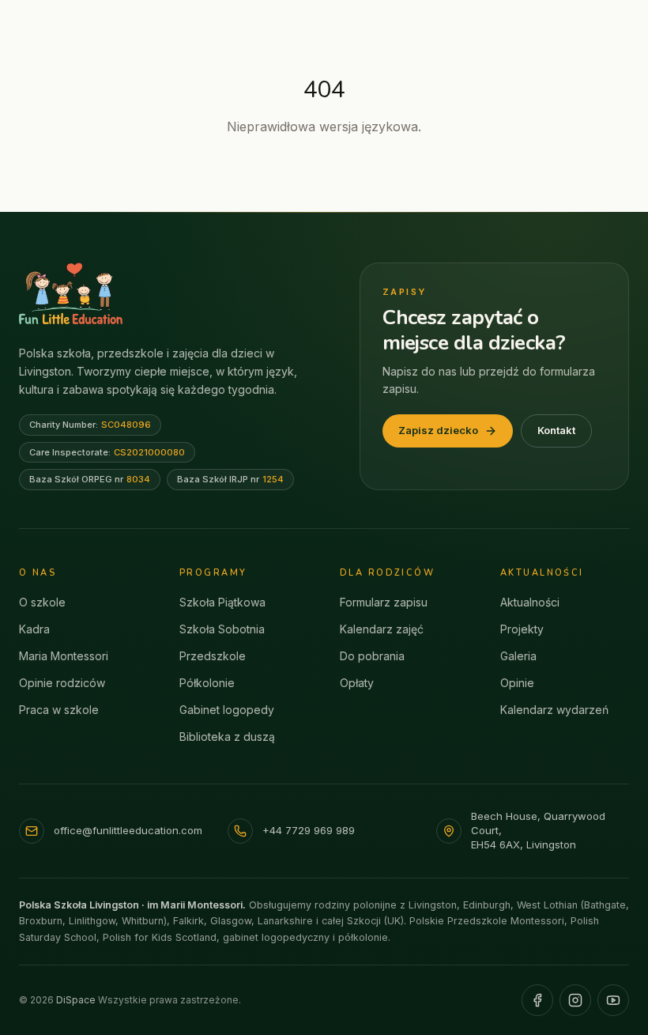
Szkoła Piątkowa (222, 602)
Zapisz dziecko (438, 430)
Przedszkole (212, 656)
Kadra (34, 629)
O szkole (42, 602)
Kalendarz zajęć (382, 629)
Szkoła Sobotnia (222, 629)
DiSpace (76, 1000)
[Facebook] (537, 1000)
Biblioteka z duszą (227, 736)
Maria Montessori (63, 656)
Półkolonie (207, 682)
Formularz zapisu (384, 602)
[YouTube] (613, 1000)
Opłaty (357, 682)
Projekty (522, 629)
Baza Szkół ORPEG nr (89, 479)
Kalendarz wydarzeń (554, 709)
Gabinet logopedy (226, 709)
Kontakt (556, 430)
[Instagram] (575, 1000)
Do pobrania (372, 656)
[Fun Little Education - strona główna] (70, 293)
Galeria (518, 656)
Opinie (517, 682)
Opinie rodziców (62, 682)
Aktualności (529, 602)
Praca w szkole (59, 709)
